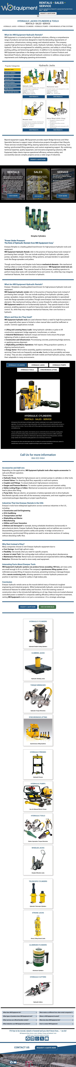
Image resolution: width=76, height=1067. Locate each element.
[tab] (16, 365)
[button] (38, 16)
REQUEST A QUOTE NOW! (38, 159)
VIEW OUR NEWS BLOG (47, 607)
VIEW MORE (13, 196)
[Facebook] (11, 1062)
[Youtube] (15, 1062)
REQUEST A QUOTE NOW (46, 1048)
